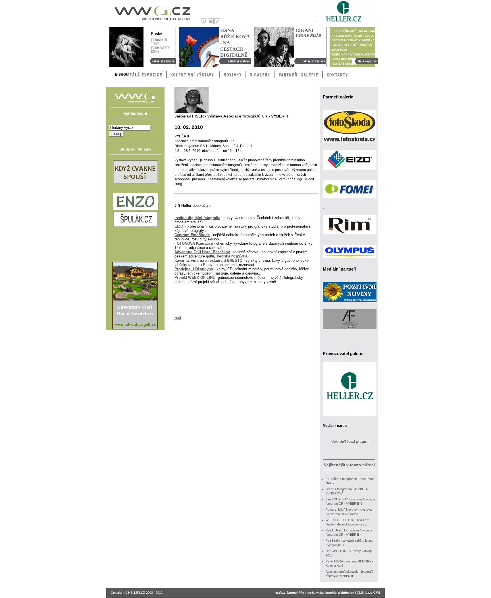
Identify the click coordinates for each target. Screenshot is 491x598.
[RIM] (349, 236)
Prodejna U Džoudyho (193, 269)
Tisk (211, 21)
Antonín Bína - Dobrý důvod (353, 35)
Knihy (155, 51)
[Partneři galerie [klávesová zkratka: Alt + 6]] (298, 74)
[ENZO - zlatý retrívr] (135, 209)
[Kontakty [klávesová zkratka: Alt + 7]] (337, 74)
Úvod (204, 21)
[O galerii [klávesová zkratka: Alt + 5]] (260, 74)
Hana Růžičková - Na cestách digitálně (231, 61)
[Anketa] (135, 183)
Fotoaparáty (160, 47)
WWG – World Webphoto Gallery (147, 12)
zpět (177, 318)
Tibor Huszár (308, 36)
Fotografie (159, 39)
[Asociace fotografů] (349, 331)
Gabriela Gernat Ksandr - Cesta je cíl (361, 40)
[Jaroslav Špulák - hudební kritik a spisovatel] (135, 226)
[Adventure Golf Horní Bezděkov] (135, 328)
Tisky (155, 43)
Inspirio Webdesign (339, 592)
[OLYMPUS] (349, 259)
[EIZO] (349, 171)
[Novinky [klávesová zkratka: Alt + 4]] (232, 74)
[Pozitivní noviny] (349, 304)
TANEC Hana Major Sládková (354, 54)
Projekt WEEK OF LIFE (194, 277)
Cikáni (304, 30)
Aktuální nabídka (160, 60)
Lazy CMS (372, 592)
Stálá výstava (362, 60)
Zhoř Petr (339, 49)
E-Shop (121, 75)
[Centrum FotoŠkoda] (349, 144)
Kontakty (217, 21)
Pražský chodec (344, 64)
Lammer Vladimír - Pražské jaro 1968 (360, 45)
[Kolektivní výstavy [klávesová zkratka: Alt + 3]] (193, 74)
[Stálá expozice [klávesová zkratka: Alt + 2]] (147, 74)
